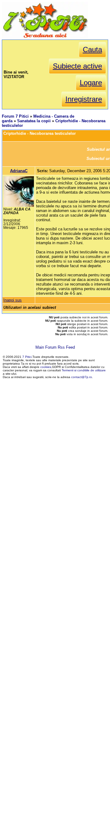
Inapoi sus (12, 300)
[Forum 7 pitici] (45, 37)
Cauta (92, 49)
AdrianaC (19, 171)
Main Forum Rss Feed (55, 347)
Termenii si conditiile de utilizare (84, 370)
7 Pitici (26, 356)
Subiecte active (77, 66)
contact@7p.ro (81, 377)
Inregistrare (83, 99)
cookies (45, 367)
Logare (91, 82)
